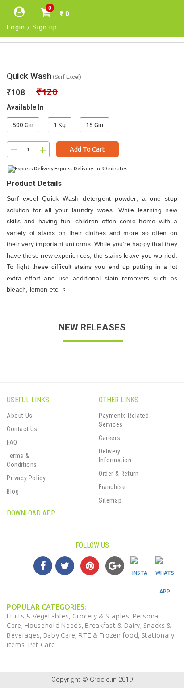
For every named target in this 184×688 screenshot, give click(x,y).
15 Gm (94, 124)
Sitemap (110, 500)
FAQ (12, 442)
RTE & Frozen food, (110, 635)
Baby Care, (61, 635)
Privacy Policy (26, 478)
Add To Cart (87, 149)
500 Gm (23, 124)
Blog (13, 491)
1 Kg (60, 124)
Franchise (112, 486)
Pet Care (41, 644)
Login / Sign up (32, 27)
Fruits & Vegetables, (39, 616)
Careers (109, 437)
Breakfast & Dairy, (114, 625)
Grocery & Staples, (102, 616)
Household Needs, (55, 625)
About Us (20, 415)
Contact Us (22, 429)
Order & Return (118, 473)
